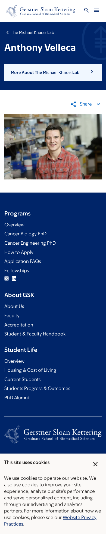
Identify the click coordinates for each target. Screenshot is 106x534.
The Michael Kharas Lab (32, 32)
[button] (53, 72)
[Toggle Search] (86, 11)
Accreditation (18, 325)
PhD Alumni (16, 397)
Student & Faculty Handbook (35, 334)
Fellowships (16, 270)
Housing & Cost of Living (30, 370)
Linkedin (14, 278)
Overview (14, 224)
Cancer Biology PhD (25, 233)
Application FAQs (22, 261)
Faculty (12, 315)
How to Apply (18, 252)
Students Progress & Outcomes (37, 388)
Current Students (22, 379)
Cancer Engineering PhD (30, 243)
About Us (14, 306)
